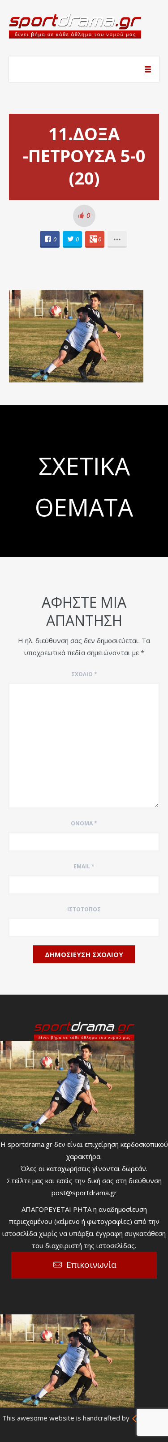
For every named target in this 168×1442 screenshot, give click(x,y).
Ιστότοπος (84, 909)
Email (84, 866)
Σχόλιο (84, 674)
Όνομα (84, 823)
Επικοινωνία (91, 1264)
